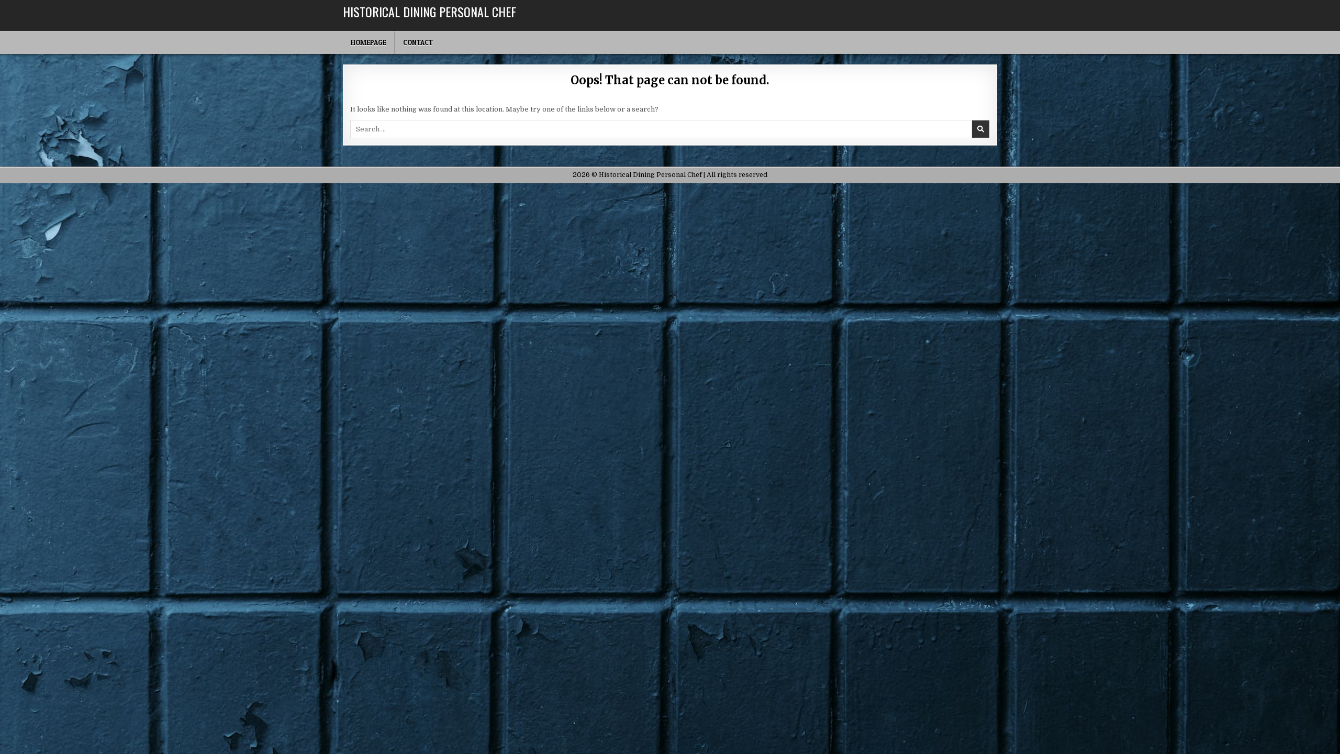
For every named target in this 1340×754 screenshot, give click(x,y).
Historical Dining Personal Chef (429, 11)
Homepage (368, 42)
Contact (418, 42)
